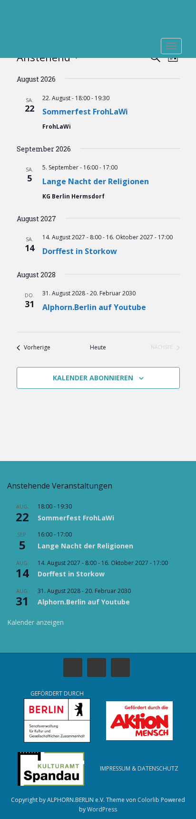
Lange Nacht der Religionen (95, 181)
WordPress (102, 809)
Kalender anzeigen (35, 622)
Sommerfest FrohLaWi (85, 111)
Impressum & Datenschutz (139, 768)
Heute (98, 347)
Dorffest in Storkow (79, 251)
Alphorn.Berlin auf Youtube (94, 307)
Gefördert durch (57, 693)
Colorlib (148, 800)
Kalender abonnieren (93, 377)
